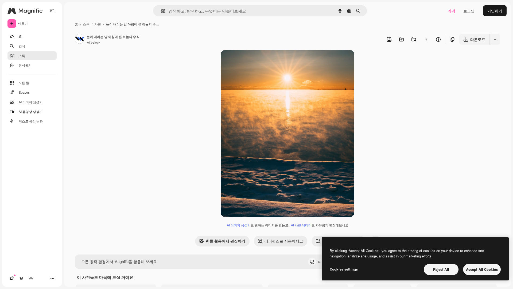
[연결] (11, 278)
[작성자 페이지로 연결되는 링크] (79, 39)
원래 (251, 60)
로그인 (469, 10)
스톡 (86, 24)
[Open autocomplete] (160, 11)
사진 (98, 24)
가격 (451, 10)
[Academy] (21, 278)
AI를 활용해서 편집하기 (225, 241)
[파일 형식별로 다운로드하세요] (494, 39)
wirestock (93, 42)
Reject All (441, 269)
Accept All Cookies (482, 269)
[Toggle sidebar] (52, 10)
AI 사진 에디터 (301, 225)
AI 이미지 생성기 (239, 225)
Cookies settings (344, 269)
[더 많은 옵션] (426, 39)
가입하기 (494, 10)
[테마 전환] (31, 278)
